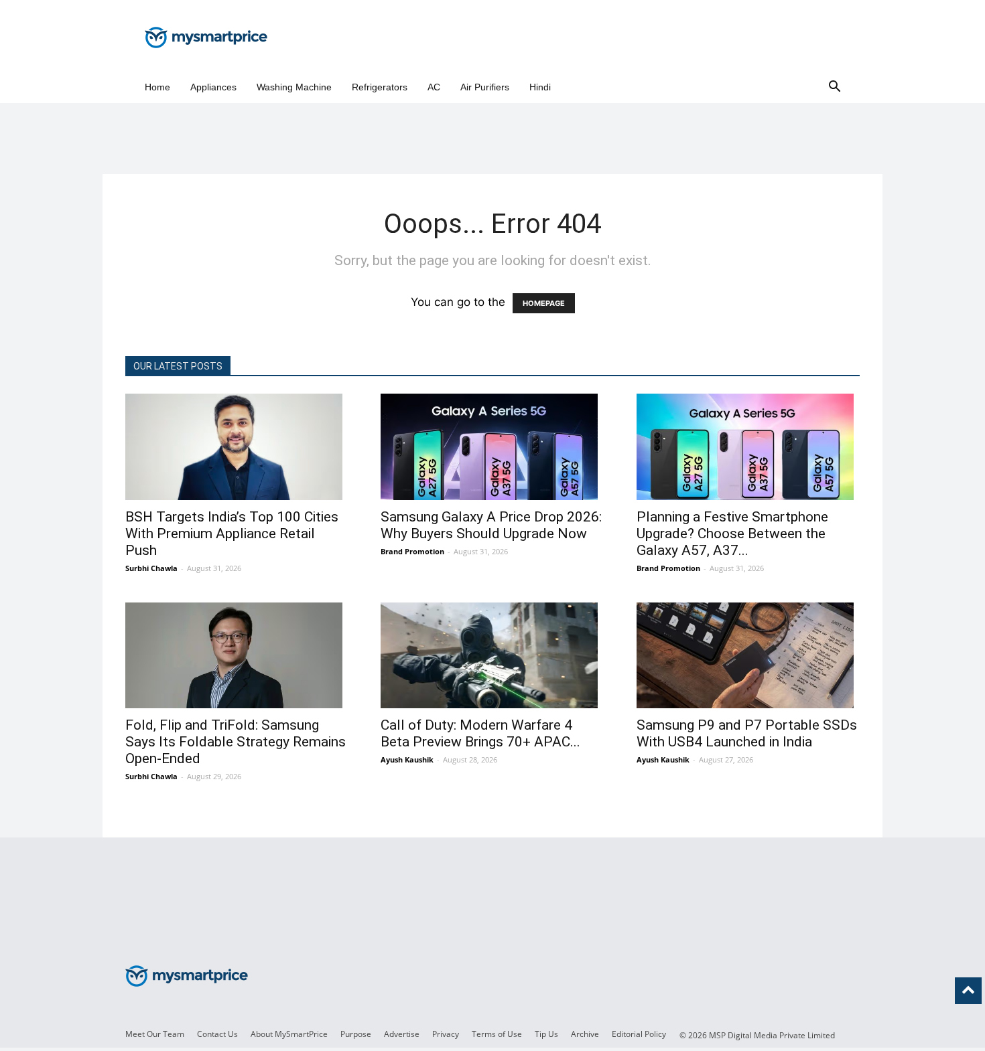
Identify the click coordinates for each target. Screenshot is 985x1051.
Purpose (355, 1034)
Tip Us (546, 1034)
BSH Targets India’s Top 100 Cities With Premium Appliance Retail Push (231, 533)
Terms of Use (497, 1034)
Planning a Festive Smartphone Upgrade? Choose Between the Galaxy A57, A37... (732, 533)
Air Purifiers (484, 87)
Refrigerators (379, 87)
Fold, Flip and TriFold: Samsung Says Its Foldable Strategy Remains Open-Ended (235, 741)
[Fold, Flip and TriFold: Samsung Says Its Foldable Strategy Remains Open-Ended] (236, 655)
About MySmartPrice (289, 1034)
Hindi (540, 87)
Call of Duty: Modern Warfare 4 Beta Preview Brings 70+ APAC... (480, 733)
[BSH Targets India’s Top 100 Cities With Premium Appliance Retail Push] (236, 447)
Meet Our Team (154, 1034)
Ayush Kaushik (407, 759)
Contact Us (217, 1034)
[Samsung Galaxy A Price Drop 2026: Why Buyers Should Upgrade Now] (492, 447)
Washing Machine (294, 87)
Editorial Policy (639, 1034)
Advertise (401, 1034)
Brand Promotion (412, 551)
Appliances (213, 87)
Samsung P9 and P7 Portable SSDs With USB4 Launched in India (747, 733)
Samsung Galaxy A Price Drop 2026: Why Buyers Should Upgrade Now (491, 525)
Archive (585, 1034)
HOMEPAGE (544, 303)
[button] (834, 87)
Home (157, 87)
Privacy (445, 1034)
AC (434, 87)
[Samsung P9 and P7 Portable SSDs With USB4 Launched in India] (748, 655)
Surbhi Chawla (151, 568)
